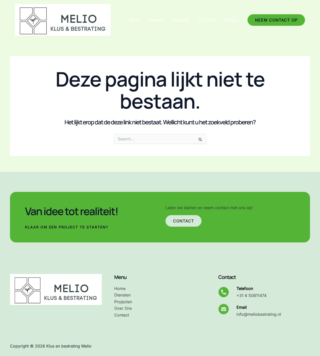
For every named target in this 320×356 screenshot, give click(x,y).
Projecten (181, 20)
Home (134, 20)
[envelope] (223, 309)
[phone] (223, 292)
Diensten (156, 20)
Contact (231, 20)
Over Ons (207, 20)
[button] (276, 20)
